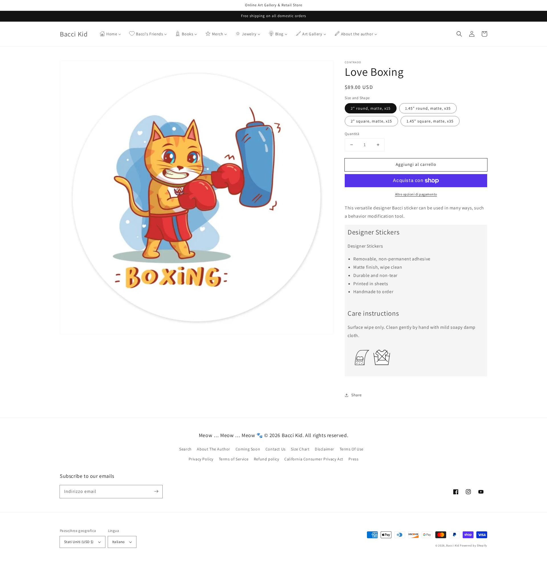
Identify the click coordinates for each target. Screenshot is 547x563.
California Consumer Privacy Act (313, 459)
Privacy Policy (201, 459)
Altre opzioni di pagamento (416, 194)
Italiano (118, 541)
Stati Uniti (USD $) (79, 541)
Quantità (352, 133)
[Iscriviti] (156, 491)
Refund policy (266, 459)
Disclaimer (324, 449)
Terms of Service (234, 459)
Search (185, 449)
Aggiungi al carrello (416, 164)
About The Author (213, 449)
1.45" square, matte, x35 (430, 121)
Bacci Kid (452, 545)
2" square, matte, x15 (371, 121)
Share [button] (356, 394)
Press (353, 459)
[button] (459, 34)
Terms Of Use (352, 449)
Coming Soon (248, 449)
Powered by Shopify (473, 545)
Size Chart (300, 449)
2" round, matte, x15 (371, 108)
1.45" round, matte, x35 (428, 108)
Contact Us (276, 449)
